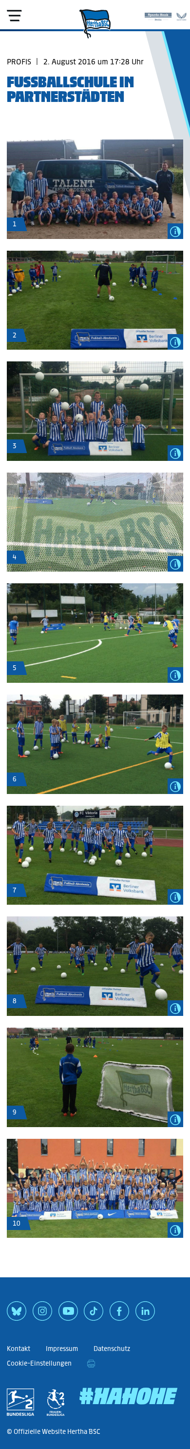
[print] (91, 1364)
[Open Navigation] (14, 15)
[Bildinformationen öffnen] (175, 231)
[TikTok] (93, 1314)
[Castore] (181, 14)
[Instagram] (42, 1314)
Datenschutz (112, 1349)
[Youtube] (68, 1314)
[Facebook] (119, 1314)
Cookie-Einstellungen (39, 1363)
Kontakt (18, 1349)
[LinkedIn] (145, 1314)
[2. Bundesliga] (20, 1402)
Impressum (62, 1349)
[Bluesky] (16, 1314)
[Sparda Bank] (158, 14)
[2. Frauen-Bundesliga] (55, 1402)
